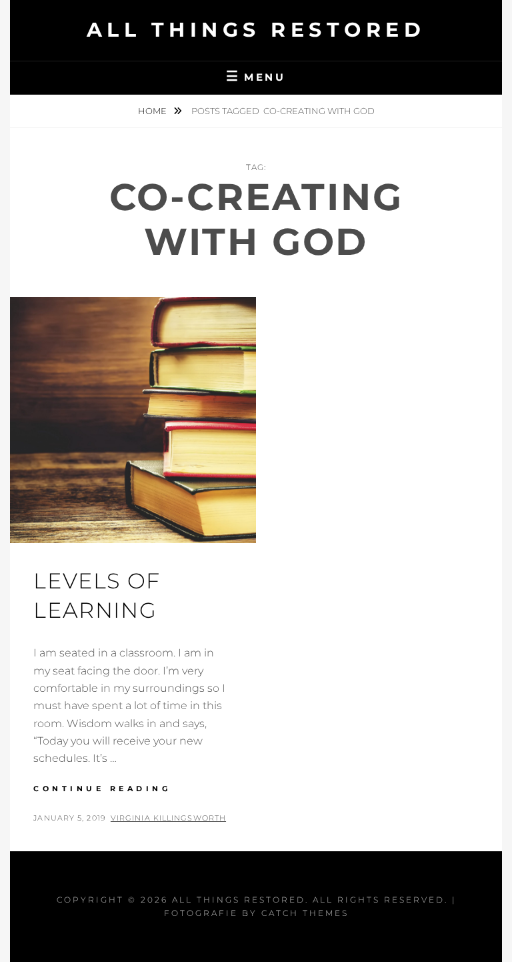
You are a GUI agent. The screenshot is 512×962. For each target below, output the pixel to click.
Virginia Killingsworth (168, 818)
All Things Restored (256, 29)
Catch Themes (305, 913)
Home (153, 110)
